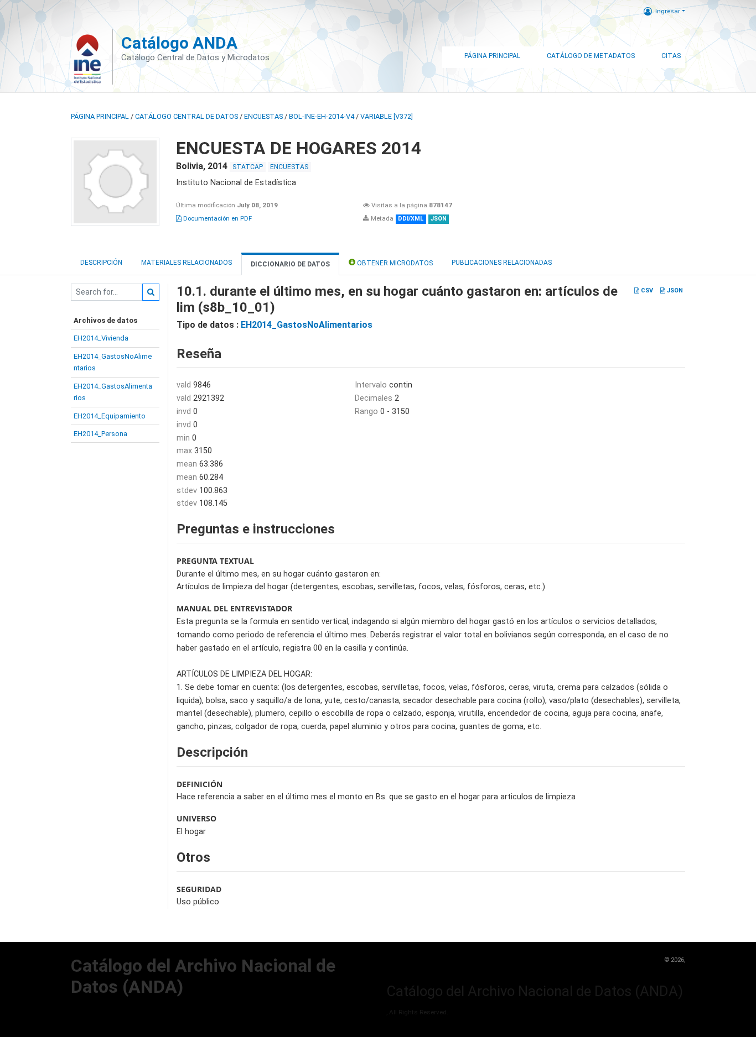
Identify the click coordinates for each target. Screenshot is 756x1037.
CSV (646, 290)
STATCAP (247, 167)
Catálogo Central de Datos (186, 116)
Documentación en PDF (217, 218)
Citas (671, 56)
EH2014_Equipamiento (110, 416)
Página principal (100, 116)
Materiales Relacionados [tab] (186, 262)
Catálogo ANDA (179, 43)
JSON (674, 290)
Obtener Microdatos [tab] (394, 263)
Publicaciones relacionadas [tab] (502, 262)
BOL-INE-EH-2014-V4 (321, 116)
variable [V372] (386, 116)
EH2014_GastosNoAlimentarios (306, 325)
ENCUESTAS (263, 116)
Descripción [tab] (101, 262)
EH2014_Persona (100, 434)
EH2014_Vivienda (101, 338)
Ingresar (667, 11)
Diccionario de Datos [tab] (290, 264)
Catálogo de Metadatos (591, 56)
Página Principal (492, 56)
